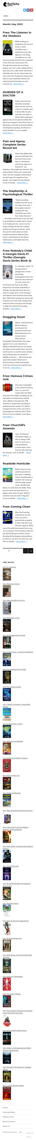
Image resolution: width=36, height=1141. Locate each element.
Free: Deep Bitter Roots (10, 903)
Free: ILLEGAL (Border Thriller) (13, 1086)
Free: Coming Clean (16, 506)
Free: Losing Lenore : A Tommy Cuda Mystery (18, 652)
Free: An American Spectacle (12, 938)
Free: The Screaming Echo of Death (14, 669)
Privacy (28, 1137)
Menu (6, 16)
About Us (6, 1126)
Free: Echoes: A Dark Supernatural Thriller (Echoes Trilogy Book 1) (17, 1049)
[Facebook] (28, 10)
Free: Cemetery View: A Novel (12, 724)
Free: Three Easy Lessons (11, 584)
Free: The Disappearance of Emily (14, 635)
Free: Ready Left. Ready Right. (13, 976)
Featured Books (9, 1112)
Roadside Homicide (16, 463)
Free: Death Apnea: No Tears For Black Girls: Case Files (17, 956)
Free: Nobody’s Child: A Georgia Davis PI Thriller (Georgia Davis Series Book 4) (17, 255)
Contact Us (29, 1133)
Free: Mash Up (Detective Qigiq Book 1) (16, 921)
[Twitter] (24, 10)
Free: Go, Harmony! (9, 567)
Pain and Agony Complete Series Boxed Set (14, 144)
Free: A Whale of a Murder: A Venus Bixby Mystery (16, 706)
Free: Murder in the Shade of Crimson (15, 758)
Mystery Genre (8, 1117)
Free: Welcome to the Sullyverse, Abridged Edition (17, 1068)
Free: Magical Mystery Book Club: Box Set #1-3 (18, 812)
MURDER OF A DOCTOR (13, 94)
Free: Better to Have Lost (11, 775)
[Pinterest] (31, 10)
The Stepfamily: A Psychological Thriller (18, 192)
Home (5, 1108)
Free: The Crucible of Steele (12, 687)
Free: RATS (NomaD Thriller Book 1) (15, 1030)
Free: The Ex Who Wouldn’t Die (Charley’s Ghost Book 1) (17, 885)
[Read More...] (18, 84)
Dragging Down (14, 317)
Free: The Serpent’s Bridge (12, 994)
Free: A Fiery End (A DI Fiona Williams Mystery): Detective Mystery (15, 829)
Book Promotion (9, 1121)
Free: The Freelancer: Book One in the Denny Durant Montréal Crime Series (17, 1012)
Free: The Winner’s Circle (11, 618)
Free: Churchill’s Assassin (14, 426)
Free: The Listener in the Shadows (17, 34)
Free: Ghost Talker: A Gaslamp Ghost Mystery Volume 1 (18, 848)
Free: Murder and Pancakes (12, 793)
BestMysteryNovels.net (10, 1132)
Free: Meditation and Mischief (13, 741)
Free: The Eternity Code (11, 866)
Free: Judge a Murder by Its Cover (14, 600)
